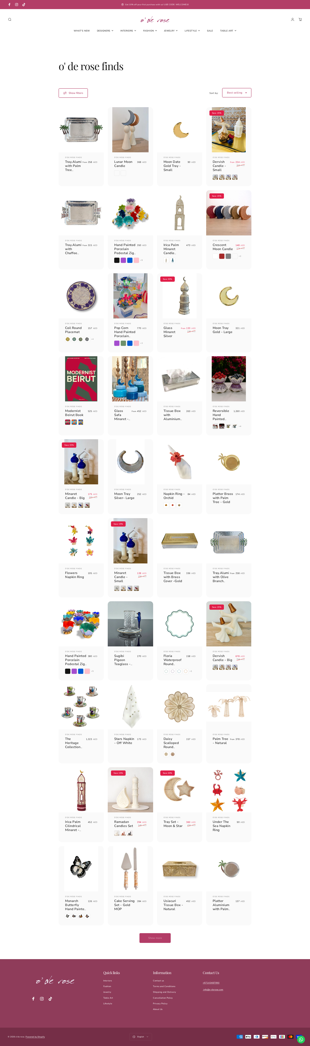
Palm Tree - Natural (220, 741)
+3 (141, 343)
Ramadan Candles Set (123, 824)
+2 (240, 256)
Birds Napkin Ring (223, 986)
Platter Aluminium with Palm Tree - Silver (222, 907)
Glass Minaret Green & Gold (71, 990)
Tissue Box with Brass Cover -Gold (173, 577)
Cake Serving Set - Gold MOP (124, 905)
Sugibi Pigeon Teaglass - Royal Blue (122, 662)
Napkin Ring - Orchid (174, 496)
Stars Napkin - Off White (124, 741)
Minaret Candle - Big (75, 496)
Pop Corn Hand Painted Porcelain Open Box (125, 334)
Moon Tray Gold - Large (223, 330)
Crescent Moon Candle (223, 247)
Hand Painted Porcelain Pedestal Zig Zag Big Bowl (75, 662)
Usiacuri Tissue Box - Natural (173, 905)
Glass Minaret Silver (169, 332)
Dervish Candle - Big (222, 658)
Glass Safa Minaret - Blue (121, 417)
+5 (141, 260)
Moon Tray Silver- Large (124, 496)
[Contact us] (301, 1039)
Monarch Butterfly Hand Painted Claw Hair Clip (75, 909)
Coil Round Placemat (73, 330)
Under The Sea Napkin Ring (221, 826)
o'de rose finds (73, 157)
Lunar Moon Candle (123, 164)
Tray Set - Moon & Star (173, 824)
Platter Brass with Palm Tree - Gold (223, 498)
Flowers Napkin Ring (74, 575)
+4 (92, 339)
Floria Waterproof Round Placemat (173, 662)
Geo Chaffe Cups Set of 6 (172, 988)
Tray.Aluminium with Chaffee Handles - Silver (77, 253)
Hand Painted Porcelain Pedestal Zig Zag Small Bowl (125, 253)
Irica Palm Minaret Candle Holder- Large (171, 253)
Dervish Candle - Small (219, 166)
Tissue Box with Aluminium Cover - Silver (174, 417)
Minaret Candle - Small (121, 577)
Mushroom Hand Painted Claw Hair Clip (125, 990)
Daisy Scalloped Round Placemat (171, 745)
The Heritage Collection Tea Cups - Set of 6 (73, 747)
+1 (191, 671)
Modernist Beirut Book (74, 413)
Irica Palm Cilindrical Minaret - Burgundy (73, 828)
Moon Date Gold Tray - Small (172, 166)
